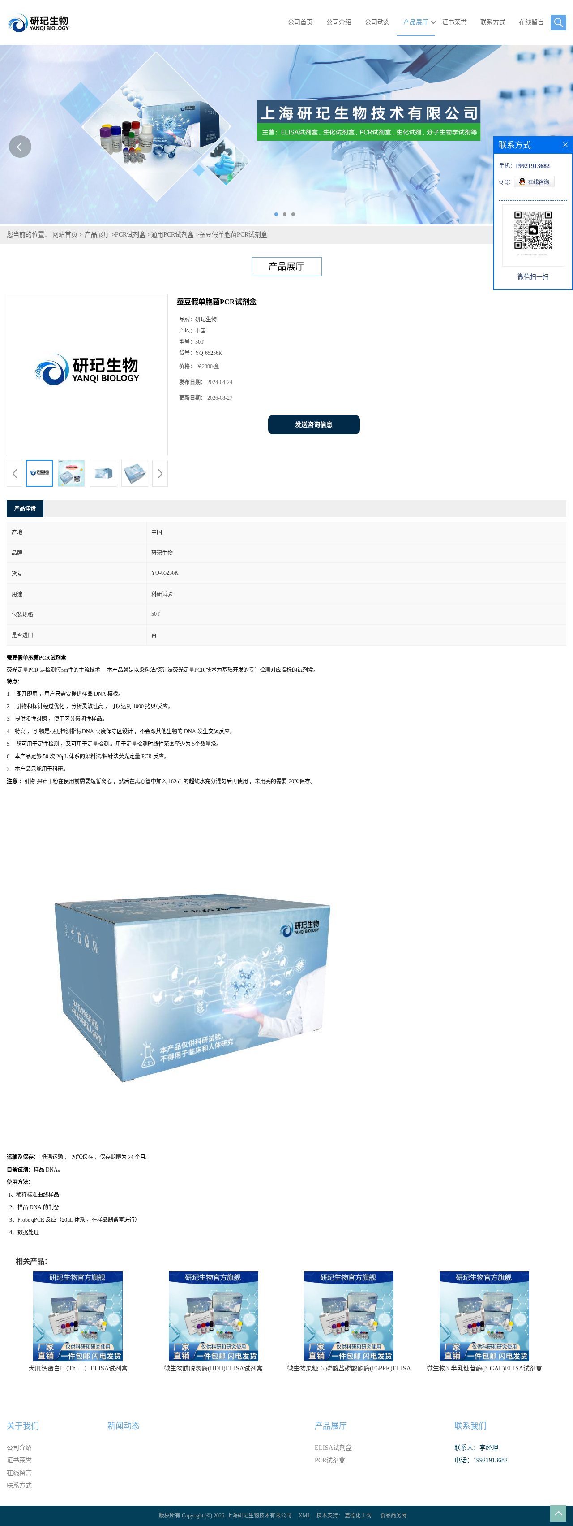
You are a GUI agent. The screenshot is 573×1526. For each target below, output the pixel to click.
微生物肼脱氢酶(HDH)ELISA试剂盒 (213, 1368)
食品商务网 (393, 1516)
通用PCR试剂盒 (172, 234)
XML (305, 1516)
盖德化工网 (358, 1516)
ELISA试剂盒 (333, 1447)
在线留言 (531, 22)
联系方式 (492, 22)
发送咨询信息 (314, 424)
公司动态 (377, 22)
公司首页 (300, 22)
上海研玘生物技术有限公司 (259, 1516)
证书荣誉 (454, 22)
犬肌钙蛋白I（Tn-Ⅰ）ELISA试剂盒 (78, 1368)
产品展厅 (415, 22)
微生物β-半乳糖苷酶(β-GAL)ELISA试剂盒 (484, 1368)
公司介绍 (338, 22)
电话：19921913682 (481, 1460)
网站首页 (64, 234)
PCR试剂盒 (130, 234)
